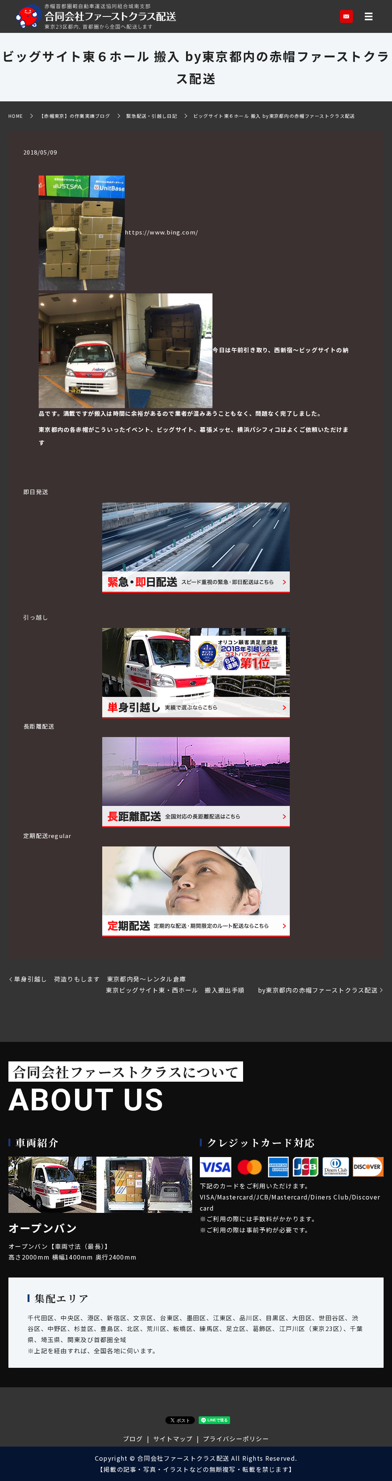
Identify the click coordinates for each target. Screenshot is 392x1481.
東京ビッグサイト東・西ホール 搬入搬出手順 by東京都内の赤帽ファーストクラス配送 (242, 989)
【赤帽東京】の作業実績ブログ (74, 115)
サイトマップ (173, 1438)
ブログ (133, 1438)
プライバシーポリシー (236, 1438)
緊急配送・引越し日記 (151, 115)
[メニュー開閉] (368, 16)
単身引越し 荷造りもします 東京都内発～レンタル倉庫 (103, 978)
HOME (15, 115)
